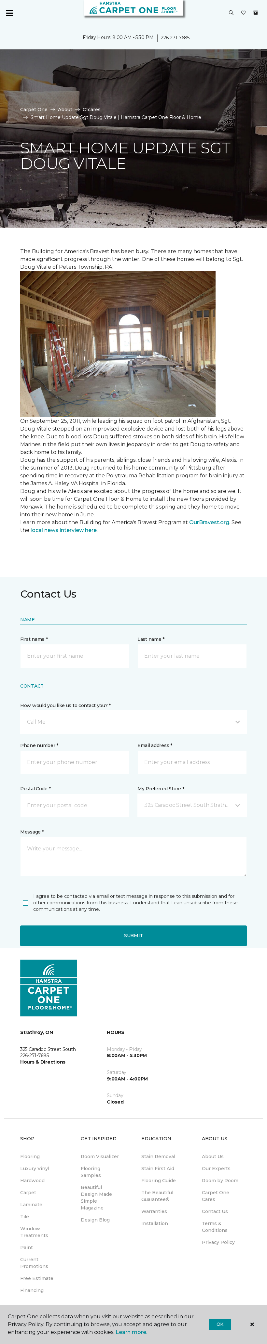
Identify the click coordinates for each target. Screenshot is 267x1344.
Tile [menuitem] (24, 1217)
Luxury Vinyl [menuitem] (34, 1168)
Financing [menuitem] (32, 1290)
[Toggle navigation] (9, 13)
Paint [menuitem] (26, 1247)
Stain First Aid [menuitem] (157, 1168)
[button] (231, 13)
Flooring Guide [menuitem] (158, 1180)
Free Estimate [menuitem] (36, 1278)
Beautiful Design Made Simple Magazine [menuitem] (96, 1197)
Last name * (150, 639)
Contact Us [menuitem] (215, 1211)
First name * (34, 639)
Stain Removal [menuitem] (158, 1156)
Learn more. (131, 1332)
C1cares (92, 109)
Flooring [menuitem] (30, 1156)
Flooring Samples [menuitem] (91, 1172)
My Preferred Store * (160, 788)
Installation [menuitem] (154, 1223)
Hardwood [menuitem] (32, 1180)
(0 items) (255, 12)
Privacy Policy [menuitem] (218, 1242)
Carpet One (34, 109)
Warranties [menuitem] (154, 1211)
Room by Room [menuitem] (220, 1180)
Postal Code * (35, 788)
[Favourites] (243, 13)
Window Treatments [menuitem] (34, 1232)
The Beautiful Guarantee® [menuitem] (157, 1196)
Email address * (154, 745)
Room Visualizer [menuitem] (100, 1156)
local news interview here (64, 530)
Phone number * (39, 745)
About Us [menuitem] (213, 1156)
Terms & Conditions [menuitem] (215, 1227)
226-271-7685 (175, 38)
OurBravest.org (209, 522)
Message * (32, 832)
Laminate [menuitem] (31, 1205)
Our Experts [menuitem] (216, 1168)
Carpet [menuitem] (28, 1192)
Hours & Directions (42, 1062)
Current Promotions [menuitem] (34, 1263)
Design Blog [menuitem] (95, 1220)
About (65, 109)
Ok (220, 1324)
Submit (133, 935)
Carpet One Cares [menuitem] (215, 1196)
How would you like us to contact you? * (65, 705)
